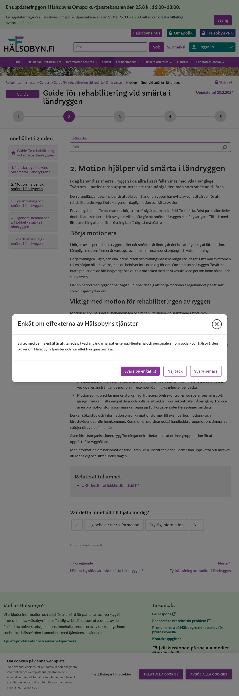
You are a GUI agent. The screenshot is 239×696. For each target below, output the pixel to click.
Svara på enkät (137, 371)
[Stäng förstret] (216, 324)
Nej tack (175, 371)
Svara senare (206, 371)
